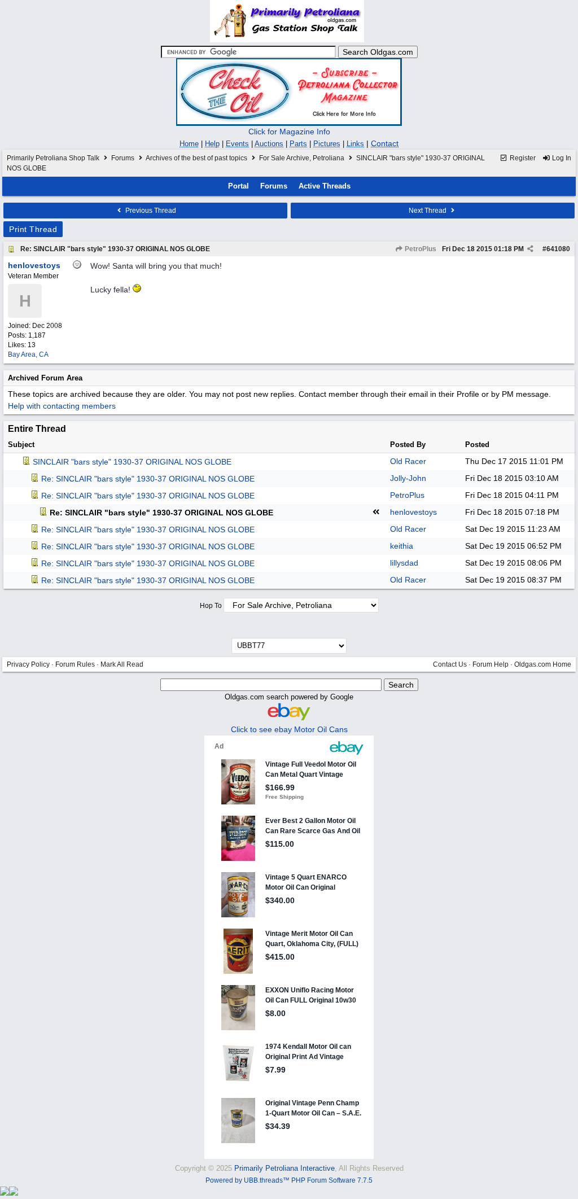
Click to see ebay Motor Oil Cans (289, 729)
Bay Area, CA (28, 354)
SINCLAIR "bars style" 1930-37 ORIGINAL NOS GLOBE (132, 461)
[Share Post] (530, 249)
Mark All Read (121, 664)
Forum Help (490, 664)
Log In (560, 158)
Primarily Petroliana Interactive (284, 1168)
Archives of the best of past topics (196, 158)
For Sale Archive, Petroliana (301, 158)
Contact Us (450, 664)
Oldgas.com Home (542, 664)
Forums (122, 158)
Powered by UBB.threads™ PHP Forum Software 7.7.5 (289, 1180)
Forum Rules (75, 664)
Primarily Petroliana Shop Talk (53, 158)
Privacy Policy (28, 664)
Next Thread (428, 211)
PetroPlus (419, 249)
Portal (238, 186)
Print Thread (33, 229)
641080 (558, 249)
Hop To (211, 606)
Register (522, 158)
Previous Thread (150, 211)
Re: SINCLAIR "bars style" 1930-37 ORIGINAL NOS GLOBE (115, 249)
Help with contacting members (62, 405)
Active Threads (325, 186)
